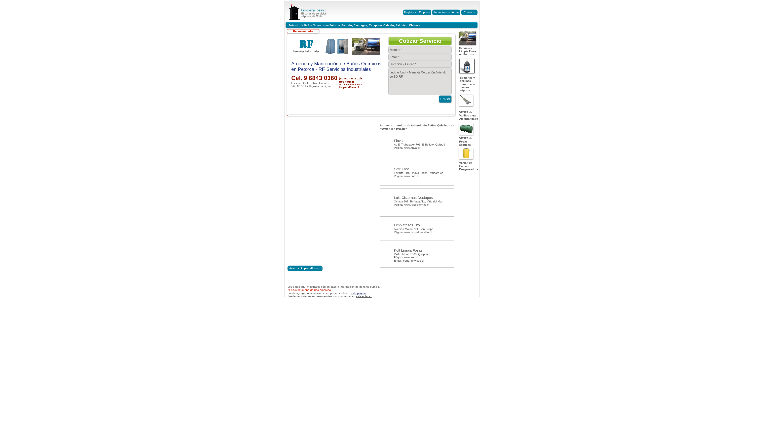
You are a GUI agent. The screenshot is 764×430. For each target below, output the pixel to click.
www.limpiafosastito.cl (418, 232)
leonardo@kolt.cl (413, 260)
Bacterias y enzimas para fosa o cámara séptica (467, 84)
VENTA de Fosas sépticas (465, 141)
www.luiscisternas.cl (416, 204)
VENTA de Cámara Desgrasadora (468, 166)
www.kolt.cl (411, 257)
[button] (420, 41)
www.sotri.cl (411, 176)
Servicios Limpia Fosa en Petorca (467, 51)
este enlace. (364, 296)
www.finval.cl (412, 147)
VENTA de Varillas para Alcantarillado (468, 115)
